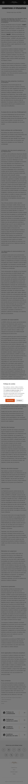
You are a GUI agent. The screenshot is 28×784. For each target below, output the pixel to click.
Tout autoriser (10, 400)
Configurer (19, 400)
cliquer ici (9, 396)
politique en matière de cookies (12, 390)
